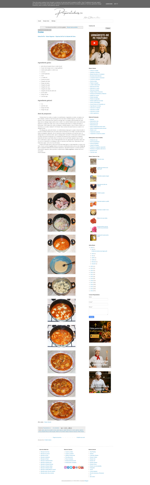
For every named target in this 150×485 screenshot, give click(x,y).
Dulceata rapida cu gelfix (103, 201)
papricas (77, 430)
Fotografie (92, 467)
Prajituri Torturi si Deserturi (96, 92)
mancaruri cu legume (95, 107)
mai (93, 255)
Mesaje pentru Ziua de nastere (48, 471)
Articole (91, 453)
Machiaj (92, 119)
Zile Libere (92, 476)
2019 (91, 278)
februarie (94, 261)
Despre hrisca (93, 464)
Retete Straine (81, 431)
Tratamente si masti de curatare (97, 133)
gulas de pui (47, 430)
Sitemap (53, 21)
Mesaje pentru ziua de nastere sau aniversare (102, 227)
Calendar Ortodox (94, 455)
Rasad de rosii (93, 150)
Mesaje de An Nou (45, 451)
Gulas (41, 32)
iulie (93, 249)
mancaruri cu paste (94, 109)
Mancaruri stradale (94, 90)
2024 (91, 268)
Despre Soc (92, 459)
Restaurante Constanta (70, 462)
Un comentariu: (56, 427)
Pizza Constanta (69, 459)
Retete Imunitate (94, 97)
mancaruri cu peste (94, 111)
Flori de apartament (94, 141)
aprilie (93, 257)
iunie (93, 253)
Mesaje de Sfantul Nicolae (47, 464)
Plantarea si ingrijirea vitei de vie (98, 148)
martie (93, 259)
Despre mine (46, 21)
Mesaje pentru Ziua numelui (47, 473)
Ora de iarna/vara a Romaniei (97, 473)
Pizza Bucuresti (69, 457)
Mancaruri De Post (94, 86)
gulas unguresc (60, 430)
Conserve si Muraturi (95, 79)
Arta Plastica (93, 451)
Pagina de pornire (57, 437)
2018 (91, 280)
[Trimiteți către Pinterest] (71, 428)
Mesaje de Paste (45, 459)
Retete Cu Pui (59, 431)
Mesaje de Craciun (45, 453)
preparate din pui (45, 431)
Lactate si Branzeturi (95, 84)
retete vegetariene (94, 113)
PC (90, 475)
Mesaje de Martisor (45, 457)
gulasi (65, 430)
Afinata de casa (93, 140)
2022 (91, 272)
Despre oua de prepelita (95, 466)
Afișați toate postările (72, 27)
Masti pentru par (94, 124)
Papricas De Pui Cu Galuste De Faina (65, 36)
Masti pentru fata (94, 123)
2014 (91, 288)
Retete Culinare (65, 431)
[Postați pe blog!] (66, 428)
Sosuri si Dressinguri (95, 102)
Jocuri (91, 469)
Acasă (39, 21)
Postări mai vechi (81, 437)
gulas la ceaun (53, 430)
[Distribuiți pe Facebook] (69, 428)
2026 (91, 247)
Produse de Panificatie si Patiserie (98, 93)
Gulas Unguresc (50, 36)
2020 (91, 276)
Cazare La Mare (69, 451)
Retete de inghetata (94, 99)
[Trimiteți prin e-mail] (64, 428)
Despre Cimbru (93, 457)
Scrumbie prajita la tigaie (103, 176)
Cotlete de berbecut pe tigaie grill (99, 251)
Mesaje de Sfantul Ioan (46, 462)
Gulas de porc (47, 422)
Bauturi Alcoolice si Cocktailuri (97, 74)
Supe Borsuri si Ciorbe (95, 106)
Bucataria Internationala (95, 76)
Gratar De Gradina (94, 145)
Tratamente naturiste (95, 132)
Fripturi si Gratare (94, 83)
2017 (91, 282)
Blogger (86, 480)
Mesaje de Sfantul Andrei (47, 460)
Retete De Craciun (94, 95)
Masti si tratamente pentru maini (97, 126)
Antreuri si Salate (94, 70)
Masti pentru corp (94, 121)
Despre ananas (93, 462)
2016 (91, 284)
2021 (91, 274)
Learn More (109, 4)
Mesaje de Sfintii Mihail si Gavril (48, 469)
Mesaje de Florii (44, 455)
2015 (91, 286)
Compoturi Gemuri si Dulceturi (97, 77)
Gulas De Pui (41, 36)
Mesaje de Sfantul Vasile (46, 467)
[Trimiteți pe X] (68, 428)
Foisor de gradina (94, 143)
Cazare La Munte (69, 453)
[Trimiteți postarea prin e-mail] (61, 427)
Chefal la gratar (101, 193)
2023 (91, 270)
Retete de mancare (73, 431)
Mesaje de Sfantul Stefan (47, 466)
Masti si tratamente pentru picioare (98, 128)
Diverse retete (93, 81)
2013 (91, 290)
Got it (116, 4)
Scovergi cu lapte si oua (103, 209)
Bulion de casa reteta (102, 218)
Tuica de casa (93, 152)
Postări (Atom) (48, 440)
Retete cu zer (93, 130)
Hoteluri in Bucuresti (70, 455)
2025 (91, 266)
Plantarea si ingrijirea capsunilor (97, 147)
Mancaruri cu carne (71, 430)
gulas (43, 430)
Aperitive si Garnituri (95, 72)
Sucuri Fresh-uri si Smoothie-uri (97, 104)
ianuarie (94, 263)
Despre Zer (92, 460)
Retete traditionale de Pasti (96, 100)
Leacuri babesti (93, 471)
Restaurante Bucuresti (70, 460)
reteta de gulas (52, 431)
